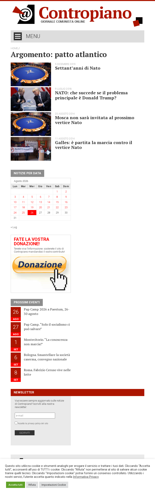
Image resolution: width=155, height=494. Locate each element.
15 (57, 202)
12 (31, 202)
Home (14, 48)
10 (15, 202)
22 (57, 207)
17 (15, 207)
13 (40, 202)
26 (31, 212)
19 (31, 207)
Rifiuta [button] (32, 484)
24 (15, 212)
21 (48, 207)
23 (66, 207)
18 (23, 207)
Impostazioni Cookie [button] (54, 484)
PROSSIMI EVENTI (27, 302)
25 (23, 212)
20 (40, 207)
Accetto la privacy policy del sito (33, 423)
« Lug (14, 227)
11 (23, 202)
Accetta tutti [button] (15, 484)
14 (48, 202)
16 (66, 202)
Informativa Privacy (86, 477)
